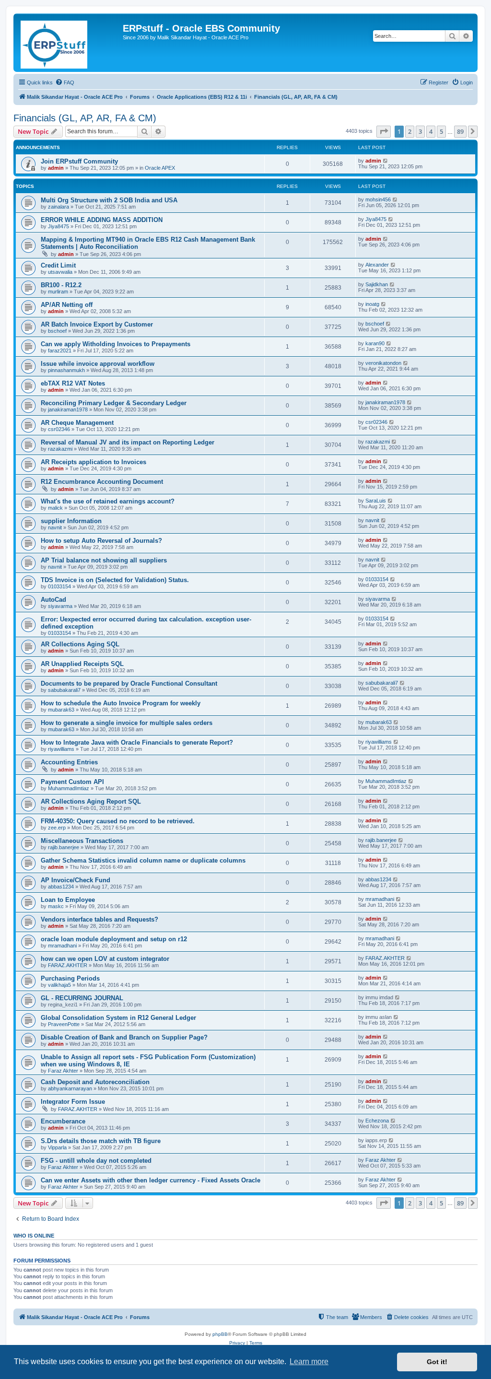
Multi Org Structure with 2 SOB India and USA (109, 200)
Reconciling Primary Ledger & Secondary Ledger (114, 403)
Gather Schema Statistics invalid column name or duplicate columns (143, 860)
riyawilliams (61, 749)
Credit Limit (58, 265)
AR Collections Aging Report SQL (91, 801)
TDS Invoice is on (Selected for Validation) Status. (115, 580)
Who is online (33, 1236)
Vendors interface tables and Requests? (99, 919)
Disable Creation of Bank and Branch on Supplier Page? (124, 1037)
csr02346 (59, 429)
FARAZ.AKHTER (67, 965)
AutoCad (53, 599)
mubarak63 (61, 710)
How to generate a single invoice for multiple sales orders (126, 722)
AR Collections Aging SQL (80, 644)
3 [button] (420, 131)
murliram (58, 291)
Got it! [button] (437, 1362)
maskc (56, 906)
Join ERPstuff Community (79, 161)
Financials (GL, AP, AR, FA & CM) (84, 118)
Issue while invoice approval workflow (97, 363)
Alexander (377, 265)
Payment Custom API (72, 781)
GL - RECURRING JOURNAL (82, 998)
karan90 (375, 343)
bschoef (57, 331)
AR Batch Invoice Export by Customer (97, 324)
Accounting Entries (69, 762)
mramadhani (379, 899)
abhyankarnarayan (70, 1088)
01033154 (59, 586)
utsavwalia (60, 272)
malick (55, 508)
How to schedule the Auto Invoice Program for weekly (120, 703)
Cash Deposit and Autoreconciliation (95, 1082)
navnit (55, 527)
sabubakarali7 (64, 690)
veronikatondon (383, 363)
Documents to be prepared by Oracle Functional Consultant (129, 683)
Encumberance (63, 1121)
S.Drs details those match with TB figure (101, 1141)
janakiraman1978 (68, 409)
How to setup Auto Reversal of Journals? (101, 540)
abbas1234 (61, 886)
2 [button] (409, 131)
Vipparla (57, 1147)
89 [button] (460, 131)
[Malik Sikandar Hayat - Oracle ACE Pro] (69, 43)
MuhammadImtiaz (68, 788)
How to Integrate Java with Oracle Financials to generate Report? (137, 742)
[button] (383, 131)
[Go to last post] (386, 161)
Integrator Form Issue (73, 1101)
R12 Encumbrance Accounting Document (102, 481)
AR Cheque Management (77, 422)
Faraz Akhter (63, 1071)
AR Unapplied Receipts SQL (82, 663)
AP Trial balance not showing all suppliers (104, 560)
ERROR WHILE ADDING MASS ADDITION (102, 219)
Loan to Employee (68, 899)
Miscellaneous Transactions (82, 840)
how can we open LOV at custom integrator (105, 958)
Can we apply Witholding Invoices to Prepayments (115, 344)
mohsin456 (378, 199)
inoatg (372, 304)
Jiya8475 (58, 226)
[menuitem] (64, 82)
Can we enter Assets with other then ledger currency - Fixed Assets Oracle (150, 1180)
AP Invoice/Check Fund (75, 880)
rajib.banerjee (63, 847)
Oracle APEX (160, 168)
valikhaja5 (59, 985)
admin (56, 168)
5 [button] (441, 131)
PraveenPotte (64, 1024)
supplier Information (71, 521)
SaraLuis (375, 500)
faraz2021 (59, 350)
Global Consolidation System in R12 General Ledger (118, 1017)
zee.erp (57, 827)
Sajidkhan (376, 284)
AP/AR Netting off (67, 304)
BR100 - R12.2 (61, 285)
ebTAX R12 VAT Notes (73, 383)
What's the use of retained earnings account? (108, 501)
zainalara (58, 207)
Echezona (377, 1120)
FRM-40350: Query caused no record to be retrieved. (118, 821)
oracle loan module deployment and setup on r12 (114, 939)
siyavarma (60, 606)
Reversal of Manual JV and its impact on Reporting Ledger (127, 442)
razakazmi (60, 449)
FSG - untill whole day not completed (96, 1160)
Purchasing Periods (70, 978)
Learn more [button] (309, 1361)
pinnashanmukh (66, 370)
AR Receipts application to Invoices (93, 462)
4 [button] (431, 131)
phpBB (220, 1334)
